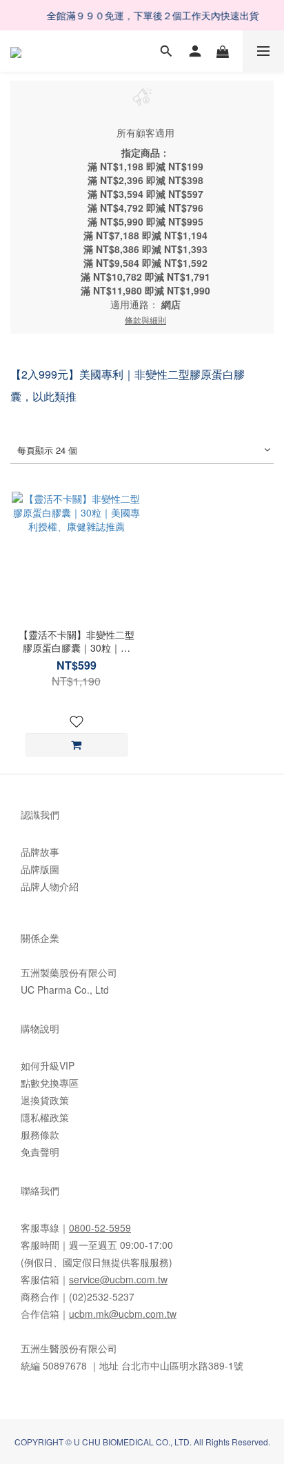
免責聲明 (40, 1152)
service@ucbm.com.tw (118, 1279)
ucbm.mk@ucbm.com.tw (122, 1314)
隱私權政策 (45, 1117)
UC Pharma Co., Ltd (65, 989)
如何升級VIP (47, 1065)
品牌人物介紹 (50, 886)
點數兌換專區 (50, 1083)
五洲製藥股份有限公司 (69, 972)
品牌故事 (40, 852)
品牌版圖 (40, 869)
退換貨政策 (45, 1100)
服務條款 (40, 1134)
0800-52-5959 (100, 1227)
